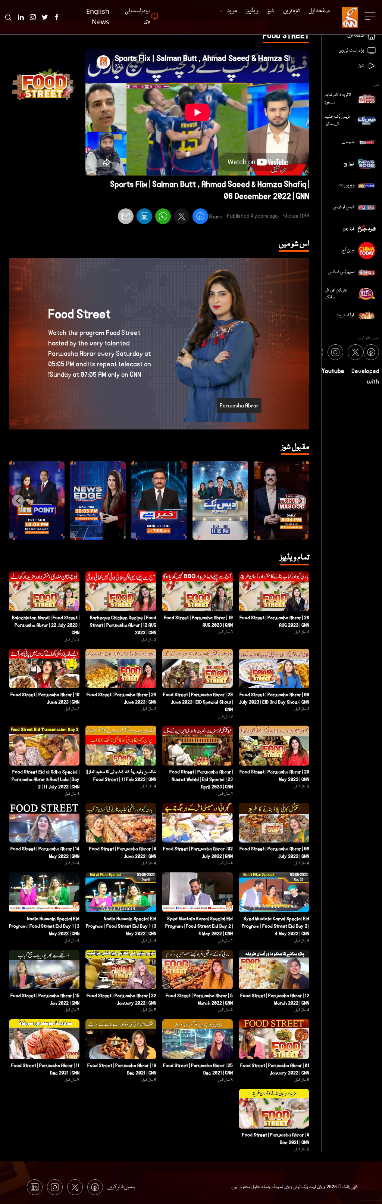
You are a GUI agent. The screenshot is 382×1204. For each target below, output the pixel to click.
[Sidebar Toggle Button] (371, 16)
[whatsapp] (163, 217)
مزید (232, 11)
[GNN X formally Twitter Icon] (45, 17)
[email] (126, 217)
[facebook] (200, 217)
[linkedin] (144, 217)
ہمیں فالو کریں (121, 1187)
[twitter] (182, 217)
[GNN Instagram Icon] (33, 17)
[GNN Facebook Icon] (57, 17)
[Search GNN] (8, 17)
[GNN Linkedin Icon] (21, 17)
